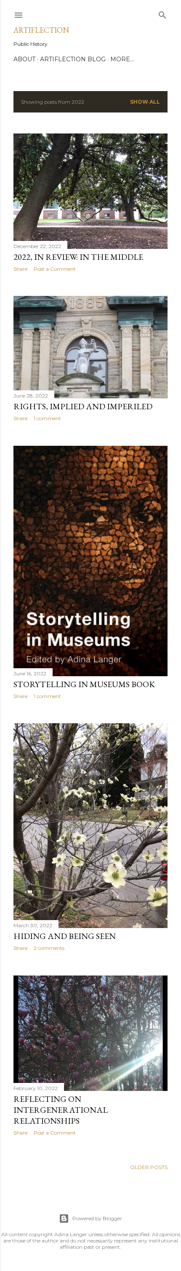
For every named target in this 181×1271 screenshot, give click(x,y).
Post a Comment (55, 269)
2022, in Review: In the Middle (78, 256)
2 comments (49, 948)
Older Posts (149, 1167)
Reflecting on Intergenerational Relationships (60, 1109)
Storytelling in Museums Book (84, 684)
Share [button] (20, 269)
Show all (145, 102)
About (24, 59)
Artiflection (41, 30)
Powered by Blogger (97, 1218)
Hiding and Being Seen (64, 936)
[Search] (162, 13)
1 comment (47, 418)
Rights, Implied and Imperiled (82, 406)
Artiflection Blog (73, 59)
